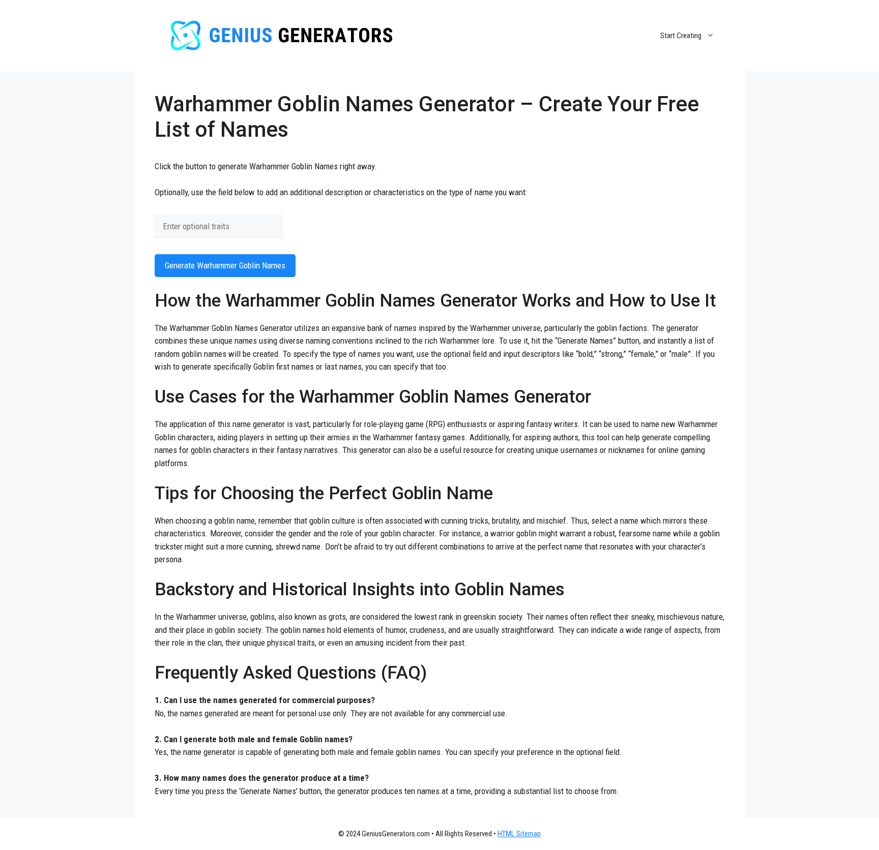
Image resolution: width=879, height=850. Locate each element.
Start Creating (680, 35)
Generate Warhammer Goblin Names (225, 265)
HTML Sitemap (519, 833)
